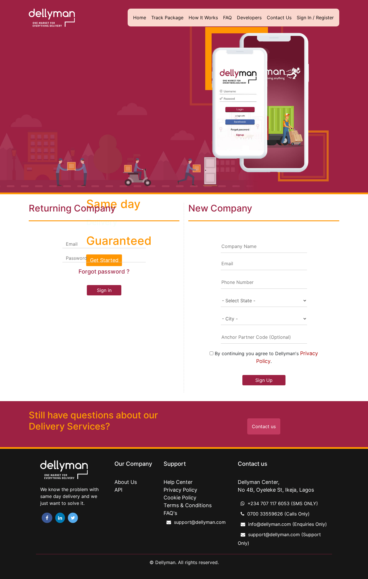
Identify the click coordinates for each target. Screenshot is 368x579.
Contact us (264, 426)
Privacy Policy (180, 490)
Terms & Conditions (188, 505)
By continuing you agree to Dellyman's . (265, 357)
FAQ (227, 17)
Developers (249, 17)
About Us (125, 482)
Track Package (167, 17)
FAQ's (170, 513)
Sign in (104, 290)
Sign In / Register (315, 17)
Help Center (178, 482)
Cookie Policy (180, 498)
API (118, 490)
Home (139, 17)
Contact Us (279, 17)
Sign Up (264, 380)
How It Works (203, 17)
